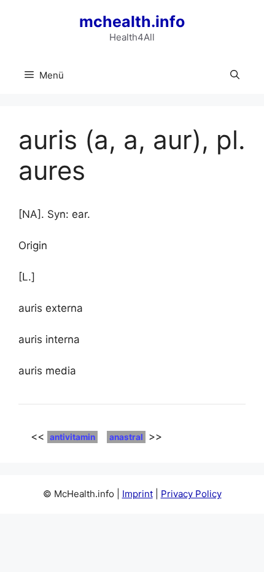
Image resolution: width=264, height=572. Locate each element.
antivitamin (72, 437)
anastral (126, 437)
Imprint (137, 494)
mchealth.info (132, 21)
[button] (235, 75)
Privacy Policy (191, 494)
